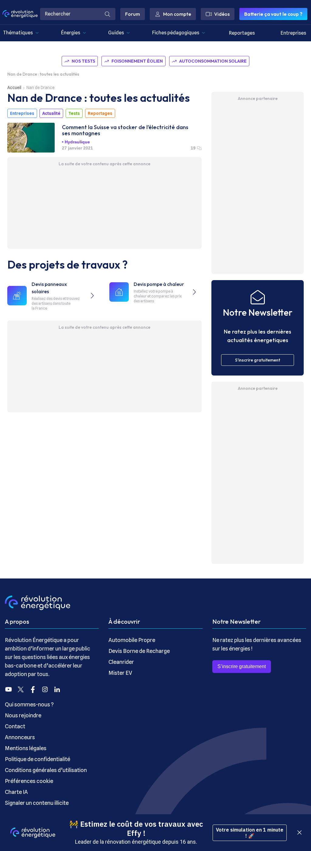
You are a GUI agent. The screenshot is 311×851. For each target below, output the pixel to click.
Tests (74, 113)
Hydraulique (77, 141)
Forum (132, 14)
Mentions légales (25, 748)
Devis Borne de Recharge (139, 651)
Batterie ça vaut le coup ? (273, 14)
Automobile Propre (131, 640)
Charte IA (16, 792)
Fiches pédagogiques (175, 33)
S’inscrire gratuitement (241, 666)
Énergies (70, 33)
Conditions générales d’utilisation (46, 770)
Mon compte (177, 14)
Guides (116, 33)
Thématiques (18, 33)
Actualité (51, 113)
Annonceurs (20, 737)
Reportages (242, 33)
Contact (15, 726)
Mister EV (120, 673)
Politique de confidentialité (37, 759)
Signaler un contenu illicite (37, 803)
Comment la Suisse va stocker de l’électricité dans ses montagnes (125, 130)
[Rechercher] (107, 14)
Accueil (14, 87)
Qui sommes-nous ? (29, 704)
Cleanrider (121, 662)
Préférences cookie (29, 781)
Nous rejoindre (23, 715)
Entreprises (293, 33)
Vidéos (222, 14)
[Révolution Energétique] (20, 14)
